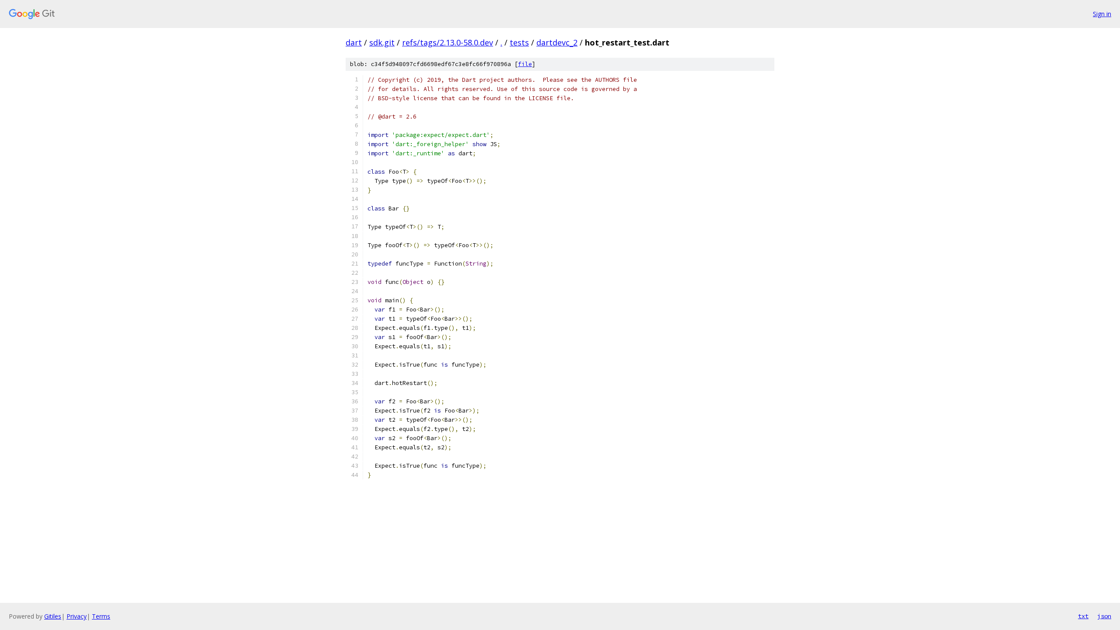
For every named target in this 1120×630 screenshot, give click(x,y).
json (1104, 616)
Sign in (1102, 14)
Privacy (76, 616)
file (525, 64)
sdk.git (382, 42)
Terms (101, 616)
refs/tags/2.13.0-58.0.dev (447, 42)
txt (1083, 616)
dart (354, 42)
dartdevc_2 (557, 42)
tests (519, 42)
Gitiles (52, 616)
